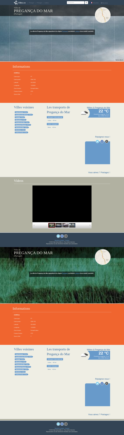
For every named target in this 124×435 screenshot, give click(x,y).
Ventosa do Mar (20, 127)
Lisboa (77, 31)
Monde (104, 3)
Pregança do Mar (20, 122)
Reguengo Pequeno (21, 125)
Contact (67, 240)
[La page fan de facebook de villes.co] (102, 141)
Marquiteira (19, 119)
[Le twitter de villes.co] (97, 141)
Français (95, 3)
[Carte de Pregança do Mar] (103, 15)
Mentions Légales (59, 240)
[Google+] (106, 141)
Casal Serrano (19, 112)
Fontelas (18, 117)
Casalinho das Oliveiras (22, 114)
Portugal (65, 31)
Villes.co (22, 3)
